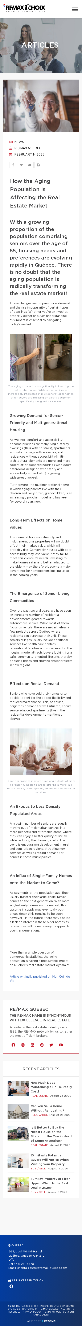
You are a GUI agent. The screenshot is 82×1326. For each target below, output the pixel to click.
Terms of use (52, 1312)
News (18, 142)
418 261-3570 (25, 1264)
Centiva (49, 1321)
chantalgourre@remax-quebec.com (42, 1268)
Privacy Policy (32, 1312)
